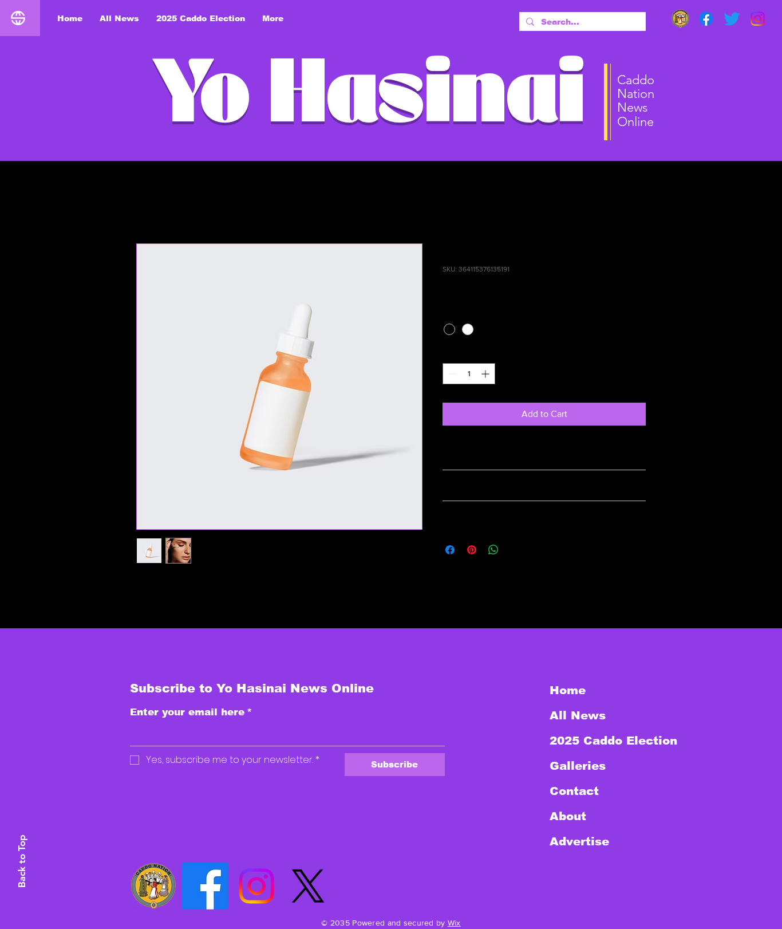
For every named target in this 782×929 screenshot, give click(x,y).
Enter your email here (191, 712)
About (568, 816)
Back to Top (21, 861)
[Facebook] (706, 18)
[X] (308, 886)
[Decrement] (451, 374)
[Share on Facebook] (450, 550)
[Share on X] (515, 550)
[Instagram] (757, 18)
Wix (454, 922)
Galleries (578, 765)
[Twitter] (731, 18)
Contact (574, 791)
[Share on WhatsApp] (493, 550)
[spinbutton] (469, 374)
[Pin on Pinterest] (472, 550)
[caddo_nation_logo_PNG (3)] (680, 18)
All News (578, 715)
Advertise (579, 841)
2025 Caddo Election (611, 740)
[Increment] (486, 374)
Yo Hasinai (368, 102)
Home (148, 202)
